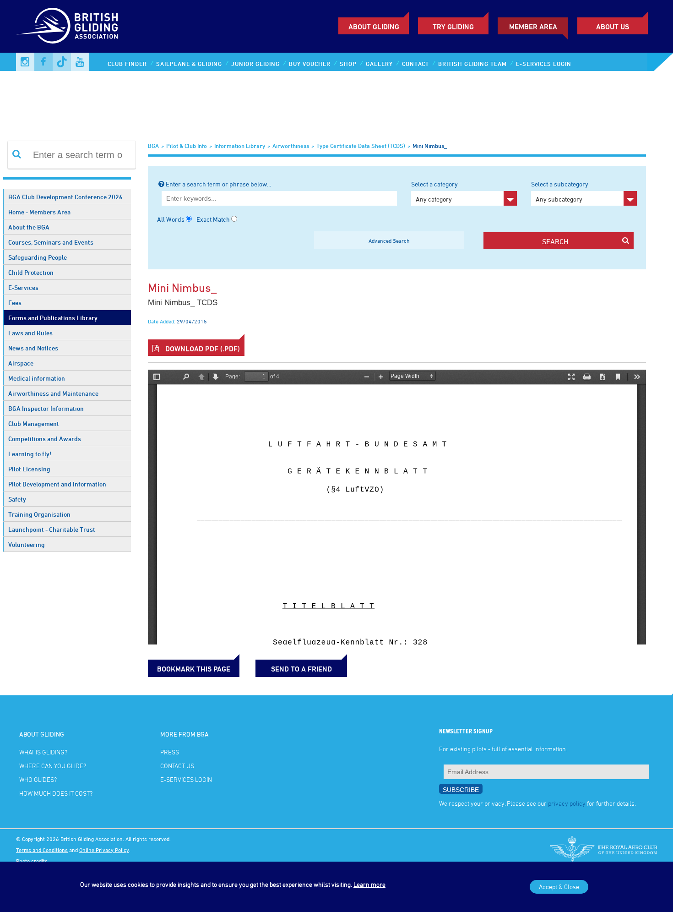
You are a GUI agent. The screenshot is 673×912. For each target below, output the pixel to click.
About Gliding (373, 26)
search (555, 241)
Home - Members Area (39, 212)
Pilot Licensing (29, 469)
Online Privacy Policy (104, 849)
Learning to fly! (29, 454)
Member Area (533, 26)
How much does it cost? (55, 793)
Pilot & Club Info (186, 145)
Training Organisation (39, 514)
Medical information (36, 378)
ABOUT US (612, 26)
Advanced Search (389, 240)
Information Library (239, 145)
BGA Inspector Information (46, 408)
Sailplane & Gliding (189, 63)
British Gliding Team (472, 63)
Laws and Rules (30, 333)
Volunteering (26, 544)
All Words (171, 219)
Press (169, 752)
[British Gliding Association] (67, 26)
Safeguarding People (37, 257)
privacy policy (567, 803)
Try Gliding (453, 26)
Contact (415, 63)
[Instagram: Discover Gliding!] (25, 62)
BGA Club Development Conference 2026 (65, 197)
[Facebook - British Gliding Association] (43, 62)
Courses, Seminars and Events (50, 242)
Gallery (379, 63)
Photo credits (32, 860)
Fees (15, 302)
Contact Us (177, 766)
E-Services (23, 287)
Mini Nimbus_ (429, 145)
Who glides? (38, 779)
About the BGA (28, 227)
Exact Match (213, 219)
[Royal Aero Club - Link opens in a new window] (603, 849)
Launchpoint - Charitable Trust (51, 529)
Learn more (369, 884)
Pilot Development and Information (57, 484)
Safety (17, 499)
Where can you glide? (52, 766)
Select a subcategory (559, 191)
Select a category (434, 191)
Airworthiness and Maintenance (53, 393)
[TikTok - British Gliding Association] (62, 62)
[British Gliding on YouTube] (80, 62)
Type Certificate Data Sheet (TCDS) (360, 145)
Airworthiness (290, 145)
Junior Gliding (255, 63)
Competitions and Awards (44, 438)
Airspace (20, 363)
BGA (153, 145)
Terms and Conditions (42, 849)
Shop (348, 63)
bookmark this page (193, 669)
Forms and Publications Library (53, 318)
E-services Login (543, 63)
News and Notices (33, 348)
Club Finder (127, 63)
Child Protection (31, 272)
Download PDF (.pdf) (201, 348)
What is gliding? (43, 752)
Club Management (33, 423)
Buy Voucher (310, 63)
